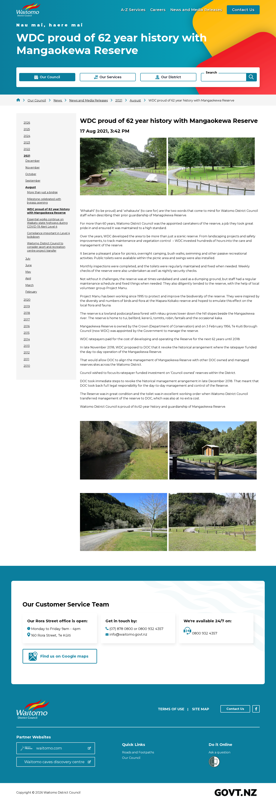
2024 (27, 136)
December (32, 160)
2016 (27, 326)
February (31, 291)
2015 (26, 332)
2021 (27, 155)
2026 (27, 122)
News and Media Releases (196, 10)
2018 (27, 313)
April (28, 278)
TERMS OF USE (171, 709)
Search (211, 72)
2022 (27, 149)
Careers (158, 10)
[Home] (28, 15)
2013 (27, 346)
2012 (27, 352)
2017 (27, 319)
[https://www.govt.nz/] (236, 796)
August (30, 187)
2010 (27, 366)
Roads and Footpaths (138, 752)
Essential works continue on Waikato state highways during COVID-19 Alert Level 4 (47, 223)
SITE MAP (200, 709)
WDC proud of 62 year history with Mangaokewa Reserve (48, 210)
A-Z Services (133, 10)
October (30, 174)
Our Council (131, 758)
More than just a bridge (42, 192)
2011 (26, 359)
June (28, 265)
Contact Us (243, 10)
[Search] (251, 77)
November (32, 167)
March (29, 285)
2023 (27, 142)
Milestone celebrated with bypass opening (44, 200)
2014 (27, 339)
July (27, 258)
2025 (27, 129)
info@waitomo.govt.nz (128, 634)
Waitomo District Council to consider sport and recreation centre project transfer (46, 247)
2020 (27, 299)
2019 (27, 306)
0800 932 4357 (204, 633)
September (32, 180)
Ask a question (219, 752)
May (28, 272)
